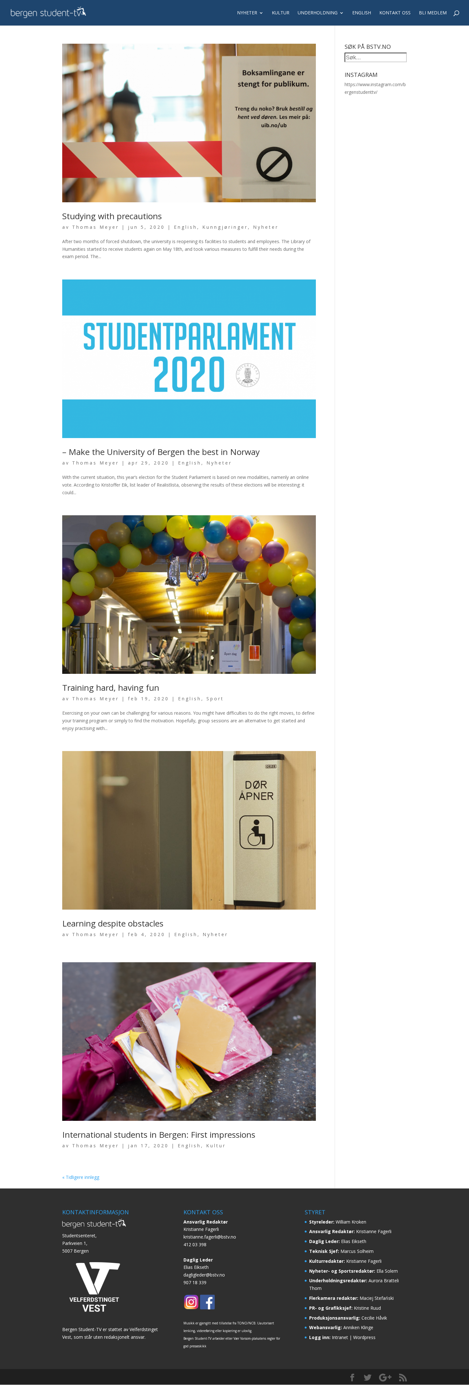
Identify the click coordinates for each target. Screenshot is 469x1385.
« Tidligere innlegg (80, 1177)
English (361, 13)
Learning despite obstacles (112, 923)
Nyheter (247, 13)
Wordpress (364, 1337)
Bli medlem (433, 13)
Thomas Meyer (95, 227)
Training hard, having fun (110, 687)
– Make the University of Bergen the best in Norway (161, 452)
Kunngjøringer (225, 227)
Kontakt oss (395, 13)
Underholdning (318, 13)
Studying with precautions (112, 216)
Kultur (280, 13)
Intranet (340, 1337)
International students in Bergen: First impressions (158, 1134)
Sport (215, 699)
